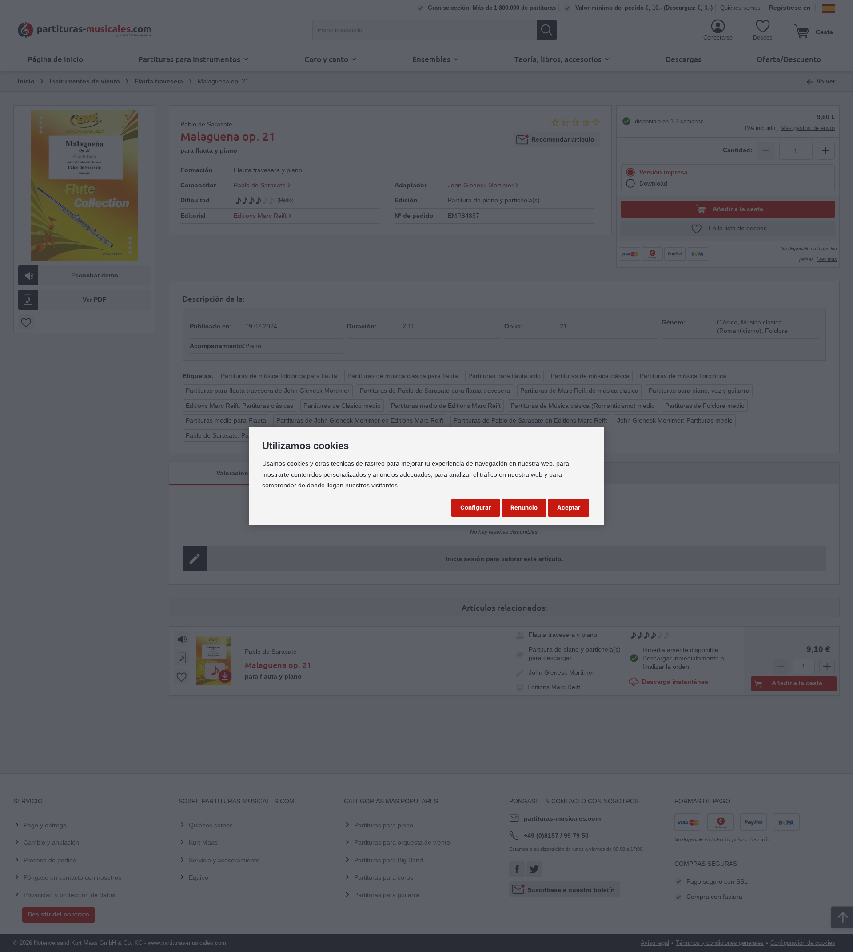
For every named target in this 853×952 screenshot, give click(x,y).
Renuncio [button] (524, 507)
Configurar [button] (475, 507)
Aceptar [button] (568, 507)
